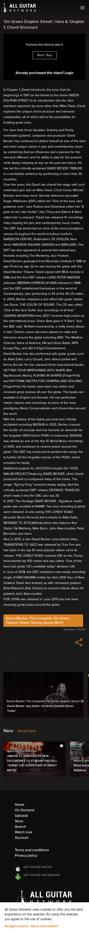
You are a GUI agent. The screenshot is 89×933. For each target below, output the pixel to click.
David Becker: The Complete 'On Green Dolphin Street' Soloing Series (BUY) (37, 620)
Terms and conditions (32, 850)
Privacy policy (26, 855)
